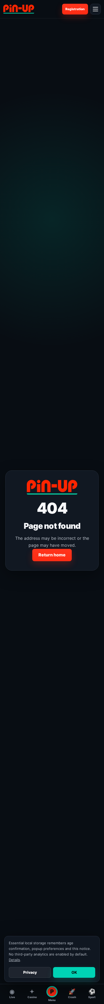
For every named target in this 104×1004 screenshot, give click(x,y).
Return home (52, 554)
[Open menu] (95, 9)
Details (14, 960)
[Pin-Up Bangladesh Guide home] (18, 9)
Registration (75, 9)
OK (74, 972)
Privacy (30, 972)
